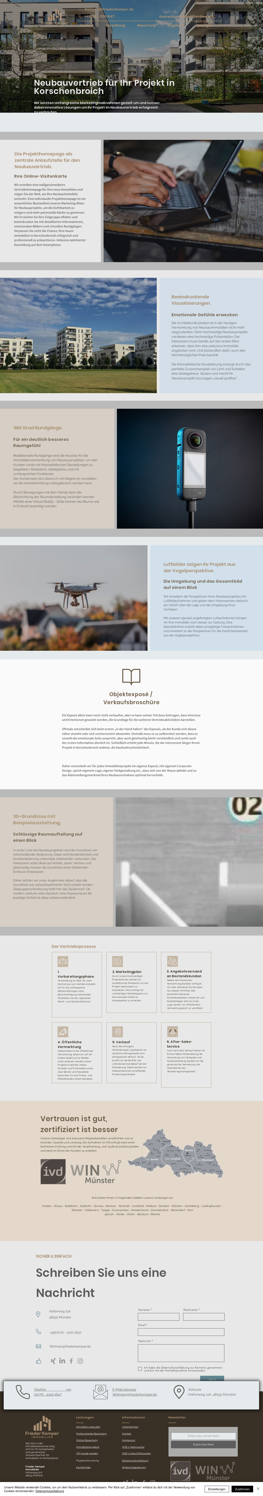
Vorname (144, 1309)
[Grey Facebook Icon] (71, 1361)
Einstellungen (217, 1489)
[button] (190, 16)
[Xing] (53, 1361)
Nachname (190, 1309)
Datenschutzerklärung (50, 1491)
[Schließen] (258, 1489)
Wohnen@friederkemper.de (70, 1346)
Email (141, 1324)
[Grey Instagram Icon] (80, 1361)
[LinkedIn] (62, 1361)
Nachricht (144, 1341)
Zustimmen (242, 1489)
